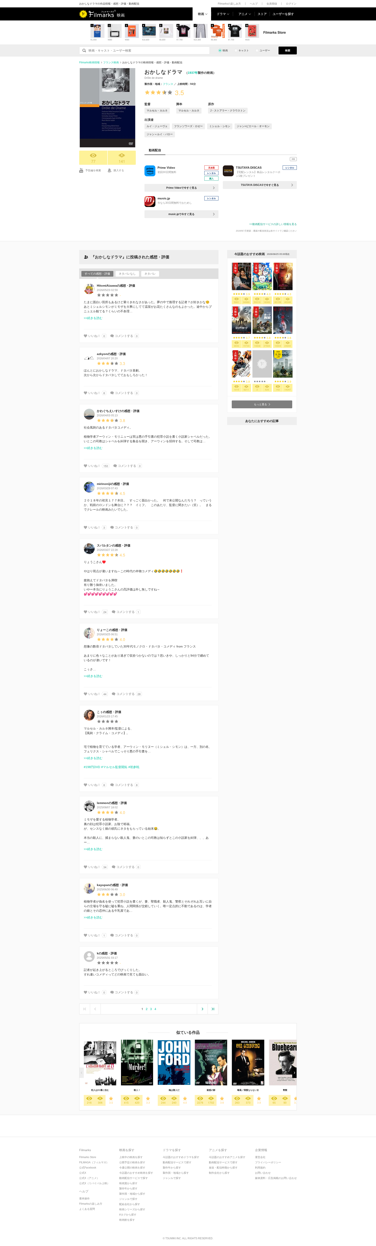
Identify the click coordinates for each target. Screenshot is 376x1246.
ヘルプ (254, 3)
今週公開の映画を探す (132, 1167)
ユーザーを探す (283, 14)
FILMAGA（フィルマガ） (94, 1162)
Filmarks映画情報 (89, 62)
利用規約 (260, 1167)
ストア (262, 14)
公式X (82, 1172)
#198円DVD (92, 767)
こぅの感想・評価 (109, 712)
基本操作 (84, 1198)
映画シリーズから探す (132, 1209)
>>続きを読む (93, 318)
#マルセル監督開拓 (114, 767)
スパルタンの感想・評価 (113, 545)
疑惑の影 (211, 1090)
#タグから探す (127, 1214)
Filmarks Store (87, 1157)
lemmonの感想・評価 (112, 803)
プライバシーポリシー (268, 1162)
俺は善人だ (174, 1090)
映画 (201, 14)
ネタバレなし (127, 273)
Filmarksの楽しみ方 (229, 3)
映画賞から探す (128, 1183)
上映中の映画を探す (131, 1157)
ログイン (291, 3)
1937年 (193, 72)
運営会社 (260, 1157)
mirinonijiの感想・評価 (113, 484)
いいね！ (94, 336)
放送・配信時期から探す (223, 1167)
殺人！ (137, 1090)
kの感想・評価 (107, 953)
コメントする (124, 336)
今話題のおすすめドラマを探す (181, 1157)
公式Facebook (87, 1167)
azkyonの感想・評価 (111, 354)
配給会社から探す (129, 1204)
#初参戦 (133, 767)
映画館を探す (127, 1219)
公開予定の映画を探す (132, 1162)
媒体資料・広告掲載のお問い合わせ (276, 1178)
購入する (119, 170)
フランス (168, 84)
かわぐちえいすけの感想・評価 (118, 411)
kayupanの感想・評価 (112, 885)
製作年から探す (128, 1188)
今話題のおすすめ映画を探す (136, 1172)
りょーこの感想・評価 (112, 630)
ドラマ (221, 14)
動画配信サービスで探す (133, 1178)
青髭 (285, 1090)
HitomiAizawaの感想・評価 (116, 285)
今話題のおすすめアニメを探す (227, 1157)
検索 (287, 50)
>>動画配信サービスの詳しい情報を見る (273, 224)
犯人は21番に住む (100, 1090)
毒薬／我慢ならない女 (248, 1090)
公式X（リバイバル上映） (94, 1183)
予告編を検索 (93, 170)
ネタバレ (150, 273)
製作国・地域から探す (132, 1193)
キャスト (243, 50)
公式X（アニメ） (89, 1178)
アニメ (243, 14)
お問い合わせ (263, 1172)
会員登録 (272, 3)
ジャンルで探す (128, 1199)
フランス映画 (111, 62)
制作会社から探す (219, 1172)
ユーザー (265, 50)
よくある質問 (87, 1209)
